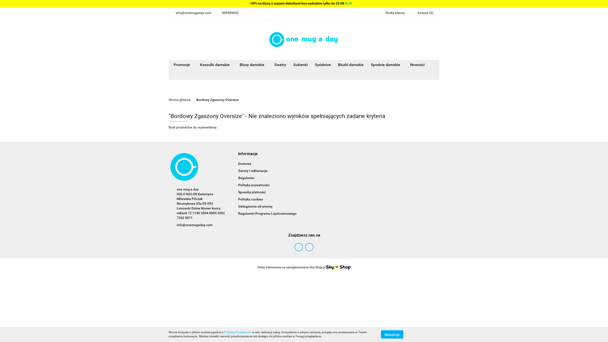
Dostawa (244, 164)
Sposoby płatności (252, 192)
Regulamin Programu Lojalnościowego (267, 213)
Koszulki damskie (215, 64)
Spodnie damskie (386, 64)
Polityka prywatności (254, 185)
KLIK (348, 3)
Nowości (417, 64)
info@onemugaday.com (195, 225)
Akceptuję (392, 334)
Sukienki (300, 64)
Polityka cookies (250, 199)
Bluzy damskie (252, 64)
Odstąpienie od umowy (255, 206)
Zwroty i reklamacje (253, 171)
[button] (425, 13)
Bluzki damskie (351, 64)
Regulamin (246, 178)
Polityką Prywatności (237, 332)
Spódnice (323, 64)
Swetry (280, 64)
